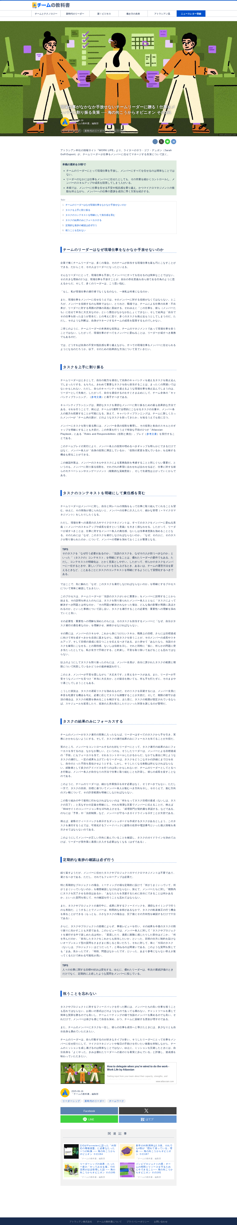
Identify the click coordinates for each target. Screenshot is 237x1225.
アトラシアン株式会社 (80, 1221)
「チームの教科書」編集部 (85, 123)
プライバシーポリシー (138, 1221)
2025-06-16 (77, 120)
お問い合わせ (161, 1221)
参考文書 (96, 397)
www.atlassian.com (227, 135)
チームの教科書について (109, 1221)
